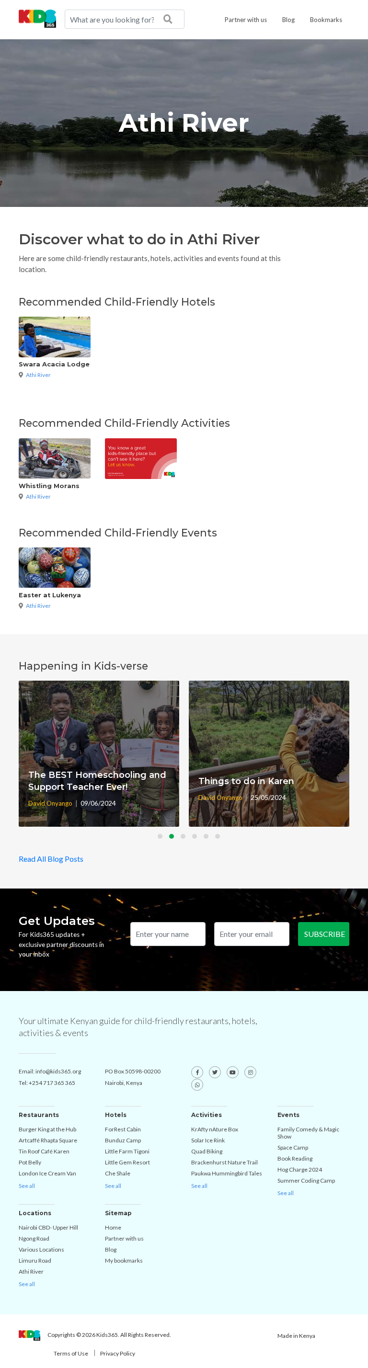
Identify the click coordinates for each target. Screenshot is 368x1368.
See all (27, 1185)
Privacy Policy (117, 1353)
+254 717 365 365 (52, 1082)
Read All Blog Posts (51, 858)
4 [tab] (197, 839)
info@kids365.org (58, 1071)
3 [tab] (185, 839)
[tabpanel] (99, 754)
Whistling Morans (49, 486)
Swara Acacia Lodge (54, 364)
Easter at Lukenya (50, 595)
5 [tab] (208, 839)
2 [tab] (174, 839)
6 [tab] (220, 839)
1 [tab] (162, 839)
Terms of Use (71, 1353)
